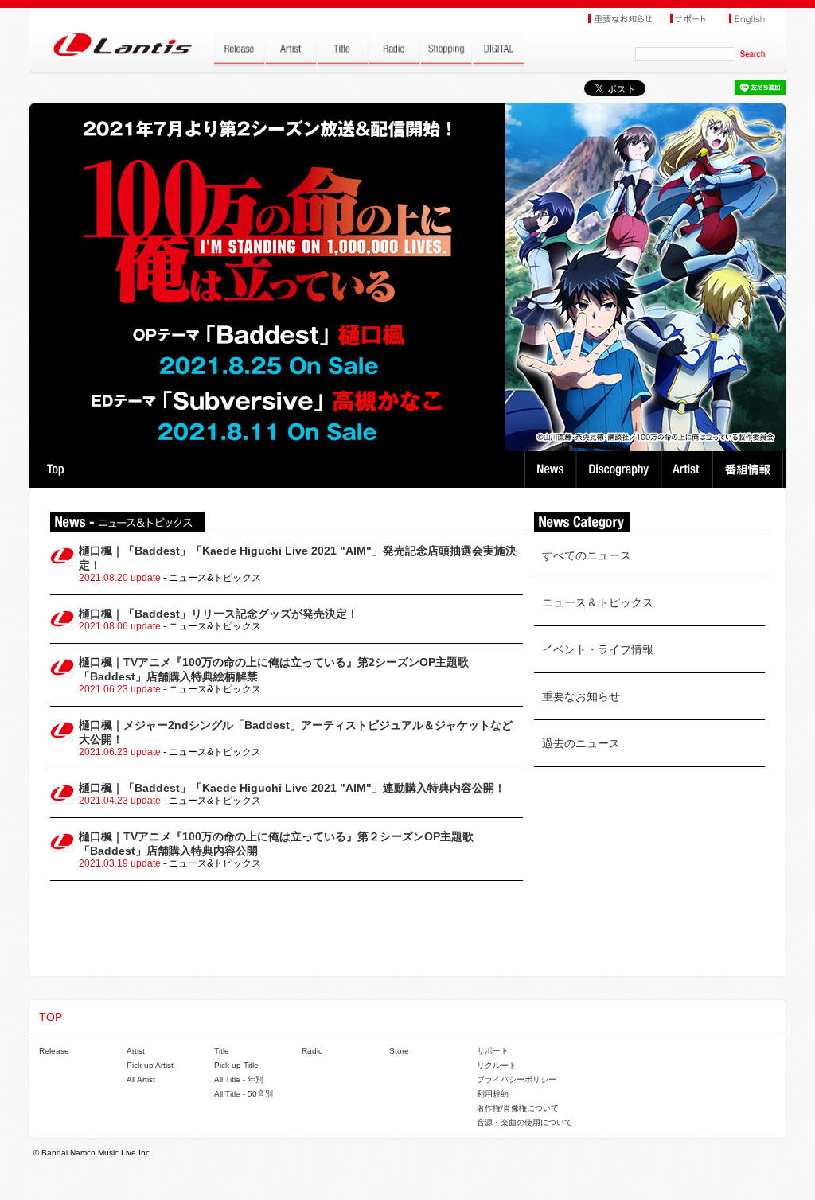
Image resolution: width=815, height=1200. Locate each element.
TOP (55, 469)
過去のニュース (581, 743)
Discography (620, 469)
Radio (312, 1050)
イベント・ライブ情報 (597, 649)
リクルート (497, 1065)
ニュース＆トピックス (597, 602)
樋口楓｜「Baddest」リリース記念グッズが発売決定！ (218, 613)
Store (399, 1050)
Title (221, 1050)
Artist (689, 469)
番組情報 (750, 469)
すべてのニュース (586, 555)
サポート (493, 1050)
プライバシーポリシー (516, 1079)
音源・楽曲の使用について (524, 1122)
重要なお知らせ (581, 696)
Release (54, 1050)
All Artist (141, 1079)
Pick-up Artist (150, 1065)
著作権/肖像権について (518, 1108)
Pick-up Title (236, 1065)
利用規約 (493, 1093)
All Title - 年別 (238, 1079)
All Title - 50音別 (243, 1093)
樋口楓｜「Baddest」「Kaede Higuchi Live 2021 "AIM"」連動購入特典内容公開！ (292, 787)
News (550, 469)
